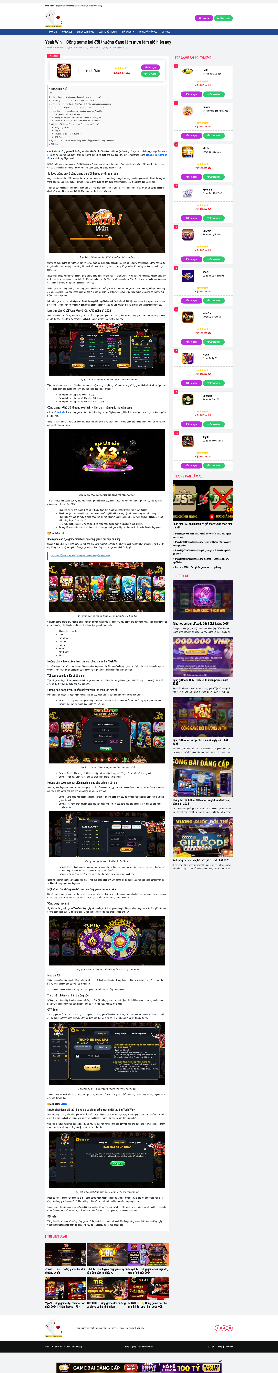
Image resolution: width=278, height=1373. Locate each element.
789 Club (207, 189)
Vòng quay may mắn (62, 127)
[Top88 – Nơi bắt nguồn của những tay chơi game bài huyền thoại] (188, 441)
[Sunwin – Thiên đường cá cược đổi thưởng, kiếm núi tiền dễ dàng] (188, 111)
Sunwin (206, 107)
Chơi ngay (151, 67)
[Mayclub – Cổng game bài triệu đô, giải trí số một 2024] (148, 1254)
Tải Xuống (151, 73)
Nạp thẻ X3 (59, 131)
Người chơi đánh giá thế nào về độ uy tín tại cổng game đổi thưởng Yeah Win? (82, 140)
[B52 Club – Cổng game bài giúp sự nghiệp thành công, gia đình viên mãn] (188, 399)
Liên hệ (219, 1347)
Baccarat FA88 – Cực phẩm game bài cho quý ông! (198, 567)
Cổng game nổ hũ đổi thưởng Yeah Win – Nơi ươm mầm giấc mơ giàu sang (81, 104)
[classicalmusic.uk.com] (54, 1328)
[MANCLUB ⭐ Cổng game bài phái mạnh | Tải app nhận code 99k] (148, 1288)
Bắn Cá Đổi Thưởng (85, 32)
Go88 (205, 70)
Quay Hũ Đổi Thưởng (108, 32)
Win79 (206, 272)
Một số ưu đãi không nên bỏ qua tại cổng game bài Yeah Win (75, 124)
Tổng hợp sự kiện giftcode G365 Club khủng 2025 (201, 623)
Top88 (206, 437)
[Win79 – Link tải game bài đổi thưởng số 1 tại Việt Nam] (188, 276)
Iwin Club (207, 313)
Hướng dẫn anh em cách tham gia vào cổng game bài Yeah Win (76, 111)
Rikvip (206, 354)
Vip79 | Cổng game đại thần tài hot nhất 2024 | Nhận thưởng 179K (65, 1304)
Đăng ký (205, 18)
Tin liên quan (57, 1236)
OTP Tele (58, 137)
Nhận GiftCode (120, 73)
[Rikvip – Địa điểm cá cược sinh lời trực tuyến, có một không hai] (188, 358)
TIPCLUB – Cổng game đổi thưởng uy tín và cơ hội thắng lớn (106, 1304)
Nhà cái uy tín (128, 32)
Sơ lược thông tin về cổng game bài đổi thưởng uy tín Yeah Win (76, 97)
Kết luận (54, 144)
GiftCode (166, 32)
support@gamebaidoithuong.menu (142, 1347)
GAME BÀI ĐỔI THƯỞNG (54, 47)
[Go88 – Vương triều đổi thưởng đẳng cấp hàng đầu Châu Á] (188, 71)
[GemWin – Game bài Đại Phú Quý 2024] (188, 235)
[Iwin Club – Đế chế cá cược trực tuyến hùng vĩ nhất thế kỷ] (188, 317)
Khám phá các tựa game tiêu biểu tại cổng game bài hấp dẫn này (77, 107)
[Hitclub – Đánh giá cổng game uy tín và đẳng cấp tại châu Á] (107, 1254)
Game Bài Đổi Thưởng (74, 1347)
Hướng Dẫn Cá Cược (148, 32)
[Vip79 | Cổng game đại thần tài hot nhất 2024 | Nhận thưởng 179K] (65, 1288)
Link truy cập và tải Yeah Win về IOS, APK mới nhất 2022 (73, 100)
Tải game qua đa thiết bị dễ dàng (67, 114)
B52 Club (207, 395)
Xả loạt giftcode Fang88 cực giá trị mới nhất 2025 (201, 860)
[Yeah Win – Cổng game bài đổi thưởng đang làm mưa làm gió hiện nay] (64, 70)
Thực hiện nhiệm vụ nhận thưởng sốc (68, 134)
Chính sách (229, 1347)
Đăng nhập (225, 18)
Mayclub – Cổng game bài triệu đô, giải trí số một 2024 (148, 1270)
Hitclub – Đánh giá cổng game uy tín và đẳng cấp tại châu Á (107, 1270)
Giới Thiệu (210, 1347)
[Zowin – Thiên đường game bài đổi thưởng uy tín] (65, 1254)
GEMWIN (207, 230)
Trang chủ (52, 32)
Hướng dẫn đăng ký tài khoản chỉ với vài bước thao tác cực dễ (78, 117)
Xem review (215, 94)
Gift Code (182, 576)
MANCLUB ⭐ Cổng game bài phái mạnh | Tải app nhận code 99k (148, 1304)
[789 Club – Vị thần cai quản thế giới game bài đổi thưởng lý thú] (188, 193)
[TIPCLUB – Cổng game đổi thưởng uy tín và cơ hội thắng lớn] (107, 1288)
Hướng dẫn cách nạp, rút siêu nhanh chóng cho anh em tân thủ (78, 121)
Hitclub (206, 148)
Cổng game (67, 32)
